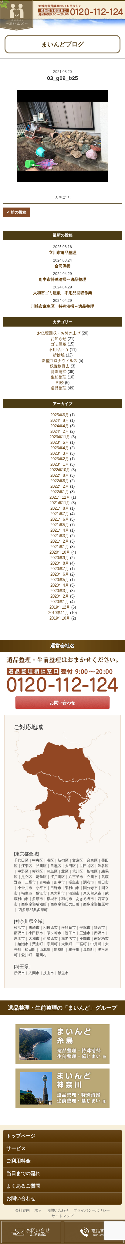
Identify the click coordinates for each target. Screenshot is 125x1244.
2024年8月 (59, 420)
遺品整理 (58, 388)
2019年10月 (59, 618)
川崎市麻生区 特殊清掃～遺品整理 (62, 306)
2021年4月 (59, 530)
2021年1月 (59, 546)
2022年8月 (59, 475)
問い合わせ (31, 1232)
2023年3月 (59, 453)
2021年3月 (59, 535)
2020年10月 (59, 552)
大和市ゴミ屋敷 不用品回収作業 (62, 293)
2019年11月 (58, 612)
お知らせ (58, 338)
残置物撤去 (59, 366)
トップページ (20, 1135)
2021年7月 (59, 514)
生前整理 (58, 377)
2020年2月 (59, 596)
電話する (93, 1232)
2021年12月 (59, 497)
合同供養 (62, 266)
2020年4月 (59, 585)
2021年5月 (59, 525)
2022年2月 (59, 486)
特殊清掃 (58, 371)
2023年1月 (59, 464)
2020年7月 (59, 568)
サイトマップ (62, 1216)
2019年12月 (59, 607)
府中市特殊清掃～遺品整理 (62, 279)
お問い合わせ (20, 1198)
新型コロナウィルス (59, 360)
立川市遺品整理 (62, 252)
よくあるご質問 (23, 1185)
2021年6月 (59, 519)
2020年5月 (59, 579)
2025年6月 (59, 415)
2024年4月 (59, 426)
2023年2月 (59, 459)
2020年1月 (59, 601)
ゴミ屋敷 (58, 344)
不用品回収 (59, 349)
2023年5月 (59, 442)
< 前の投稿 (16, 212)
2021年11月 (59, 503)
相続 (60, 382)
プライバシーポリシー (91, 1210)
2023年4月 (59, 448)
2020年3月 (59, 590)
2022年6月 (59, 481)
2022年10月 (59, 470)
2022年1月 (59, 492)
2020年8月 (59, 563)
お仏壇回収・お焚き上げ (58, 333)
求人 (38, 1210)
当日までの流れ (23, 1173)
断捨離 (59, 355)
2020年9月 (59, 557)
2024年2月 (59, 431)
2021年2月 (59, 541)
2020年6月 (59, 574)
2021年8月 (59, 508)
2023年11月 (59, 437)
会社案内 (22, 1210)
